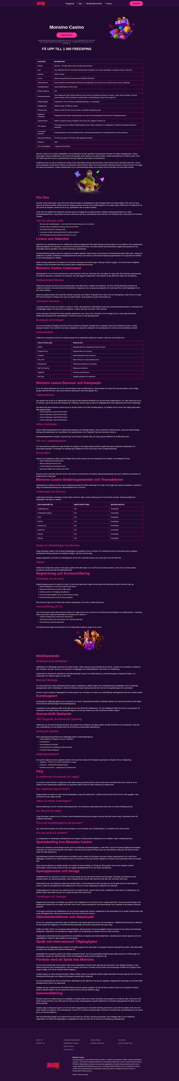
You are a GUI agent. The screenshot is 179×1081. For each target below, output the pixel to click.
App (80, 4)
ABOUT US (39, 1040)
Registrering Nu (66, 35)
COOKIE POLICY (69, 1049)
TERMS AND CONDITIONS (72, 1040)
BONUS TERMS (95, 1040)
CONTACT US (40, 1043)
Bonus (109, 4)
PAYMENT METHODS (97, 1043)
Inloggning (69, 4)
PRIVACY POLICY (69, 1046)
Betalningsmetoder (94, 4)
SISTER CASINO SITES (125, 1043)
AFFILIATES (122, 1040)
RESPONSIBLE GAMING (71, 1043)
